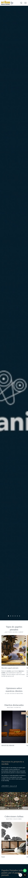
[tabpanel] (14, 313)
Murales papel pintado (9, 668)
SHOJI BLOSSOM (7, 745)
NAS (3, 857)
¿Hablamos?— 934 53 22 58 (9, 786)
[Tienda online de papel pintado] (7, 2)
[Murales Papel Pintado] (13, 650)
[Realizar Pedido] (20, 875)
